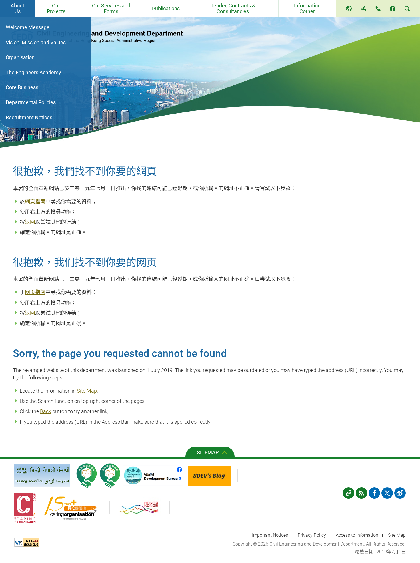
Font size (363, 8)
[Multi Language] (42, 475)
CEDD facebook (392, 8)
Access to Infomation (357, 535)
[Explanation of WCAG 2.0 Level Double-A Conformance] (28, 543)
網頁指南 (35, 201)
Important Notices (270, 535)
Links (348, 493)
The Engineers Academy (33, 72)
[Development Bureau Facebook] (154, 475)
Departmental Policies (31, 102)
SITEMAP (208, 452)
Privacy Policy (312, 535)
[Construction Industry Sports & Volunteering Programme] (86, 475)
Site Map (87, 391)
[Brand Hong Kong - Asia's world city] (142, 507)
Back (45, 411)
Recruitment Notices (29, 117)
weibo (400, 493)
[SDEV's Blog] (213, 476)
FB (374, 493)
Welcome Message (27, 27)
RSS (361, 493)
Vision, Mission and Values (36, 42)
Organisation (20, 57)
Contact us (378, 8)
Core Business (22, 87)
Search (407, 8)
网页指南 (35, 292)
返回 (30, 222)
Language (349, 8)
